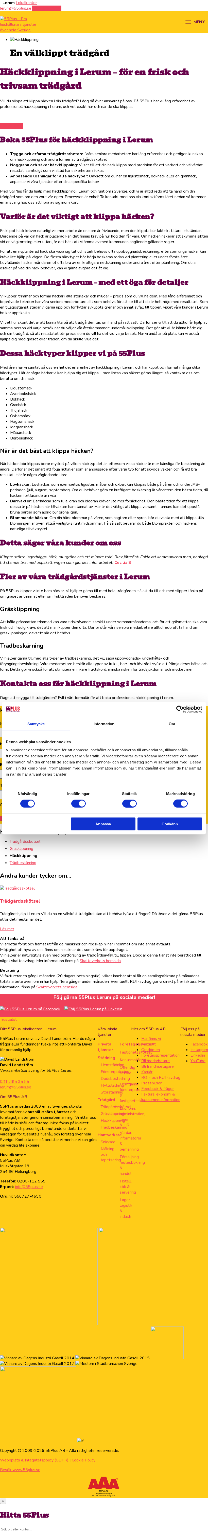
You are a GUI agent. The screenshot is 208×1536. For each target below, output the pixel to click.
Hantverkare (110, 1135)
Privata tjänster (105, 1047)
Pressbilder (151, 1083)
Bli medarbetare (155, 1061)
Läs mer (7, 929)
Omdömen (150, 1050)
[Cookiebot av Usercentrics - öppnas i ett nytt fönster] (180, 709)
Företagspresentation (160, 1055)
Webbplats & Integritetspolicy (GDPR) (34, 1460)
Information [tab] (104, 724)
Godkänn (170, 824)
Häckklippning (113, 1120)
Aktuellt (148, 1044)
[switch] (78, 804)
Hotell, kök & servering (128, 1186)
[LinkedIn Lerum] (93, 1009)
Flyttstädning (112, 1085)
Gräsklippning (21, 848)
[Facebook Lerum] (30, 1009)
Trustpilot (8, 1019)
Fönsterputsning (115, 1072)
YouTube (197, 1061)
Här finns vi (151, 1038)
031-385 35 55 (14, 1081)
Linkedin (197, 1055)
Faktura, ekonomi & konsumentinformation (160, 1097)
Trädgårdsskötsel (25, 841)
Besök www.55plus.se (20, 1470)
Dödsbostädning (115, 1078)
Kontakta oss (11, 126)
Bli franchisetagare (157, 1066)
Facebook (199, 1044)
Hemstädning (112, 1065)
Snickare (108, 1142)
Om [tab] (172, 724)
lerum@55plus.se (15, 1087)
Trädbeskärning (23, 863)
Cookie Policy (83, 1460)
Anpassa (103, 824)
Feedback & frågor (157, 1088)
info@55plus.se (29, 1187)
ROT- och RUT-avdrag (160, 1077)
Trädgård (106, 1100)
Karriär (146, 1072)
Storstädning (112, 1092)
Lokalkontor (26, 3)
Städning (106, 1058)
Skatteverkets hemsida (100, 961)
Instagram (199, 1050)
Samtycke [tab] (36, 724)
